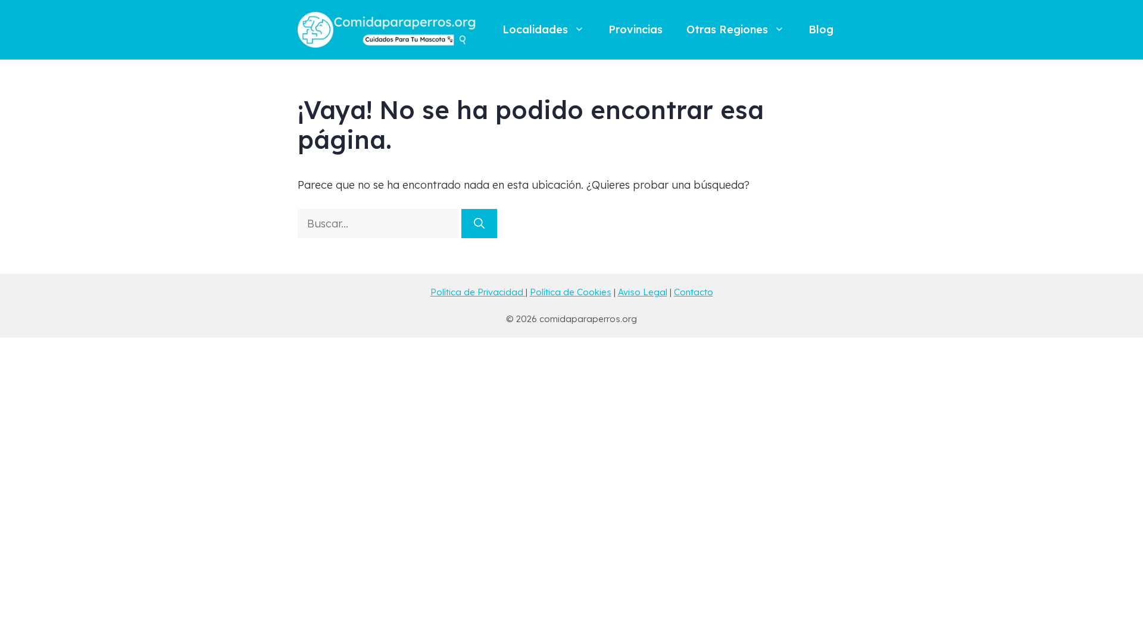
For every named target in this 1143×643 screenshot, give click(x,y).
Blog (820, 29)
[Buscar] (479, 223)
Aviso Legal (642, 292)
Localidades (535, 29)
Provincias (635, 29)
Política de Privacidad (478, 292)
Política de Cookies (570, 292)
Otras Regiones (727, 29)
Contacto (693, 292)
